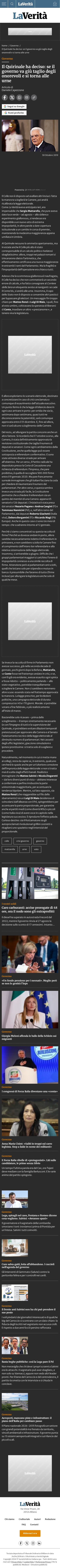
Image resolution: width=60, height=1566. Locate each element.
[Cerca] (12, 4)
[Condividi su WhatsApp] (19, 97)
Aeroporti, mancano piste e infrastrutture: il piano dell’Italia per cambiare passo (27, 1419)
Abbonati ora (30, 1533)
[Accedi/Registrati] (55, 4)
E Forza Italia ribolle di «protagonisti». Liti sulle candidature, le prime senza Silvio (29, 1162)
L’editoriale (24, 1519)
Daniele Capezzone (13, 90)
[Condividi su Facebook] (5, 97)
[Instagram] (33, 1543)
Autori (37, 1519)
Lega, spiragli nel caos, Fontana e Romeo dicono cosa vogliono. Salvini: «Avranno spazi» (29, 1217)
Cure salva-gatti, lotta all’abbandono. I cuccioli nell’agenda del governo (28, 1266)
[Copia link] (34, 97)
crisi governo (22, 841)
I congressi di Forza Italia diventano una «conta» (30, 1091)
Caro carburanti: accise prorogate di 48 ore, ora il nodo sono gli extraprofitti (29, 909)
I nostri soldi (9, 903)
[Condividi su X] (12, 97)
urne (24, 849)
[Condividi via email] (27, 97)
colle (7, 841)
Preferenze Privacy (43, 1562)
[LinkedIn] (39, 1543)
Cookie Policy (29, 1562)
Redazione (50, 1519)
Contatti (34, 1524)
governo (40, 841)
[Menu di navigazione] (4, 4)
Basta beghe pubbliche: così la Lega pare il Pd (28, 1361)
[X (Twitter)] (27, 1543)
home (4, 45)
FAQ (24, 1524)
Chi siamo (9, 1519)
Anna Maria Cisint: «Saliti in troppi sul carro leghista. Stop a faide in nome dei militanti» (27, 1145)
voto (36, 849)
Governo (14, 45)
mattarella (10, 849)
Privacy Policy (16, 1562)
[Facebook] (21, 1543)
